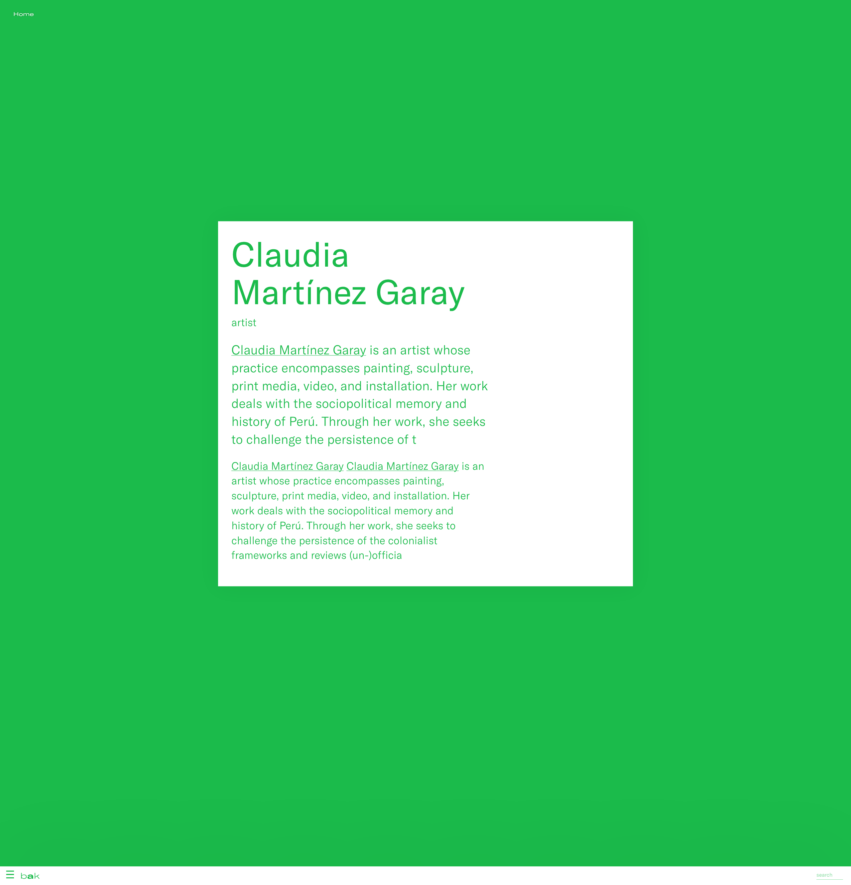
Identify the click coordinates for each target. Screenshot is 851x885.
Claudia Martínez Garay (298, 349)
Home (23, 14)
